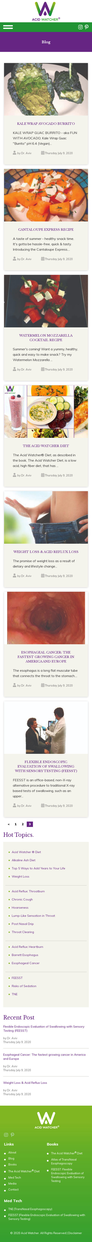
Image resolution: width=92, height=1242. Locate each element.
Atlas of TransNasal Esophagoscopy (64, 1161)
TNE (15, 994)
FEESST (17, 978)
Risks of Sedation (24, 986)
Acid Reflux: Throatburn (28, 891)
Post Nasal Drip (23, 924)
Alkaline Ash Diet (23, 860)
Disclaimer (75, 1233)
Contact (13, 1189)
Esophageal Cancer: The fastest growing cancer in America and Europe (44, 1057)
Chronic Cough (22, 899)
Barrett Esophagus (25, 955)
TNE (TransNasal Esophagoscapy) (30, 1209)
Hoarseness (20, 907)
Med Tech (14, 1177)
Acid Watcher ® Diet (26, 852)
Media (12, 1183)
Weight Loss (20, 876)
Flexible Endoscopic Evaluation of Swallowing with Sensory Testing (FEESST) (43, 1029)
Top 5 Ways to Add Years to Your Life (38, 868)
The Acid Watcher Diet (24, 1171)
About (12, 1152)
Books (12, 1164)
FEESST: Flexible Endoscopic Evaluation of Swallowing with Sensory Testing (68, 1175)
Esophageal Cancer (26, 963)
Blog (11, 1158)
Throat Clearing (23, 932)
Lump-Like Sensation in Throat (33, 916)
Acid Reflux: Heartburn (27, 947)
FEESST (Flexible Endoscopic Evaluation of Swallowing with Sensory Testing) (46, 1217)
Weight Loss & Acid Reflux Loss (25, 1083)
